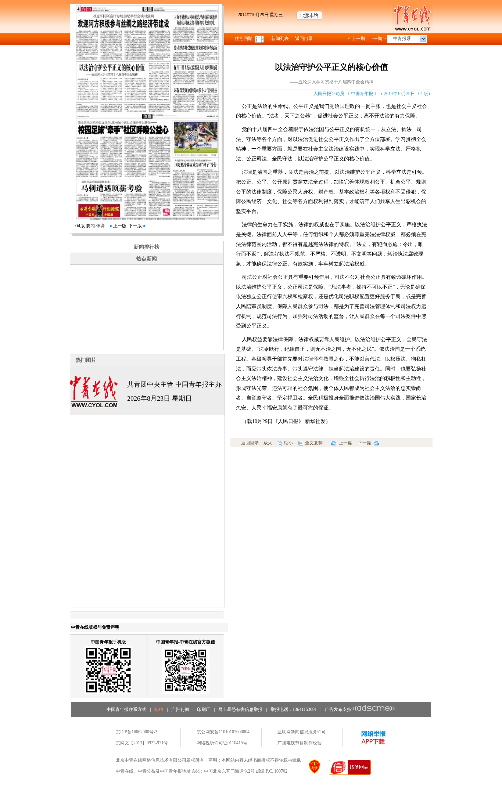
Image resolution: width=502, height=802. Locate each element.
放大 (267, 442)
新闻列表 (280, 38)
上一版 (119, 225)
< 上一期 (356, 38)
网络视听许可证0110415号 (222, 742)
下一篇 (365, 442)
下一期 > (377, 38)
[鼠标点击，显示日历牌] (260, 38)
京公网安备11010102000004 (223, 731)
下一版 (136, 225)
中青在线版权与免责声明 (95, 627)
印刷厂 (203, 709)
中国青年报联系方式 (126, 709)
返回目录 (304, 38)
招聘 (158, 709)
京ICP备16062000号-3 (136, 731)
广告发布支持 (338, 709)
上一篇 (345, 442)
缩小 (288, 442)
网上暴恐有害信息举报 (240, 709)
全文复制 (314, 442)
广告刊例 (180, 709)
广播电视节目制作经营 (299, 742)
